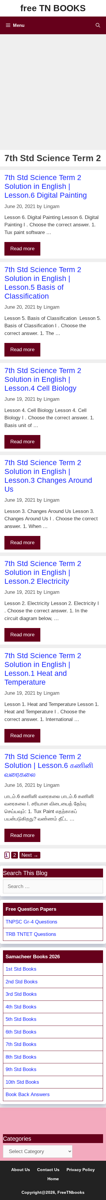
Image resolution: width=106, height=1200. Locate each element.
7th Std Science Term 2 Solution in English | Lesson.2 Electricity (42, 572)
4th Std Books (21, 1007)
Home (53, 1178)
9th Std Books (21, 1069)
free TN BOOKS (53, 8)
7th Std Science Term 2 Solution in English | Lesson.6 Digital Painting (45, 186)
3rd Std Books (21, 994)
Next (29, 855)
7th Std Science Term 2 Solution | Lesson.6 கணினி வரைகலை (48, 765)
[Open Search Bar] (98, 25)
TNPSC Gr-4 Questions (31, 922)
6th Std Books (21, 1032)
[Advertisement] (53, 90)
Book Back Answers (28, 1094)
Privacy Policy (81, 1169)
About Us (20, 1169)
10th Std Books (22, 1082)
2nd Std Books (22, 982)
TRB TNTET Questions (31, 934)
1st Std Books (21, 969)
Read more (22, 248)
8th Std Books (21, 1057)
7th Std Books (21, 1044)
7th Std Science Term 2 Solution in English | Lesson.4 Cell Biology (42, 379)
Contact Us (48, 1169)
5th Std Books (21, 1019)
